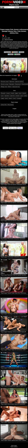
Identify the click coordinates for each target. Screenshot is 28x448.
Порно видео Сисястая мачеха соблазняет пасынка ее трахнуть (14, 202)
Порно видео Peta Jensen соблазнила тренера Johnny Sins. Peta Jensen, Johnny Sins (14, 31)
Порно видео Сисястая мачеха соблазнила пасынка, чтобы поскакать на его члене (14, 184)
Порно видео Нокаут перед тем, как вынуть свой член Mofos (14, 349)
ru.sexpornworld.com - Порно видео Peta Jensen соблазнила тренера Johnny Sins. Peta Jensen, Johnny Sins (14, 115)
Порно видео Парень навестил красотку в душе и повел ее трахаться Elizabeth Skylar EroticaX (14, 422)
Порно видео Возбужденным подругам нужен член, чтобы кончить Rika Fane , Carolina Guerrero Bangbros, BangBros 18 (14, 386)
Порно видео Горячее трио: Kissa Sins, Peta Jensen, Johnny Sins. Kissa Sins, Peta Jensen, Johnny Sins (14, 293)
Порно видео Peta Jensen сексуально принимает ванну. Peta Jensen (14, 238)
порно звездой (17, 123)
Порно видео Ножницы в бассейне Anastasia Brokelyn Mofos (14, 313)
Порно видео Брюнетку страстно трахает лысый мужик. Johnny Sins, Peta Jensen (14, 275)
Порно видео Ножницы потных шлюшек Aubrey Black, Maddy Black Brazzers (14, 331)
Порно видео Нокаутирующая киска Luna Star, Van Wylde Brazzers (14, 367)
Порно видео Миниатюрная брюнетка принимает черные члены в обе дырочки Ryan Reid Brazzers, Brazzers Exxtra (14, 404)
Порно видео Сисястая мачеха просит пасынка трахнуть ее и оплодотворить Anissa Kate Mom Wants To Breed (14, 166)
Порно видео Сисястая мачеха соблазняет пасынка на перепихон (14, 220)
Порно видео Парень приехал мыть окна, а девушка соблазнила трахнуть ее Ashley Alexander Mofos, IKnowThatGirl (14, 440)
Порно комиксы (14, 446)
